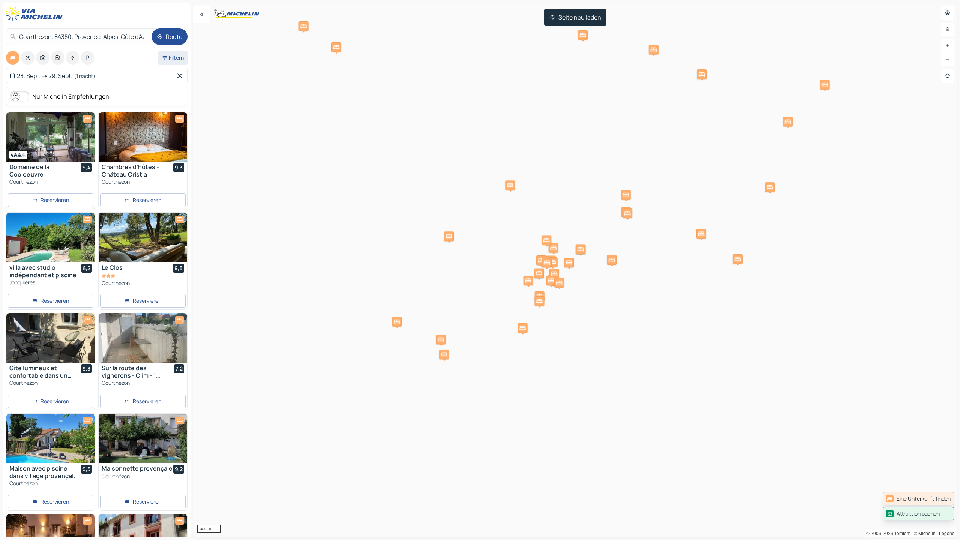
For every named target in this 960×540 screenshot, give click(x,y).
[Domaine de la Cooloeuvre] (50, 137)
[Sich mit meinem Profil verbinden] (947, 13)
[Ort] (947, 75)
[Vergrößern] (947, 45)
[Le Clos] (143, 237)
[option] (13, 57)
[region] (575, 270)
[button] (449, 236)
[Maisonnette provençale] (143, 438)
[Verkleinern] (947, 59)
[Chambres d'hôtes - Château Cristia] (143, 137)
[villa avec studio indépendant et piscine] (50, 237)
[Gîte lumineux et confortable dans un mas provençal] (50, 338)
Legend (947, 533)
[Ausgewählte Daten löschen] (181, 76)
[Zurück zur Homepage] (36, 14)
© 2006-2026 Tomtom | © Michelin (901, 533)
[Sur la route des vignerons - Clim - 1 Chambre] (143, 338)
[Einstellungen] (947, 29)
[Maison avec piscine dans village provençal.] (50, 438)
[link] (918, 499)
